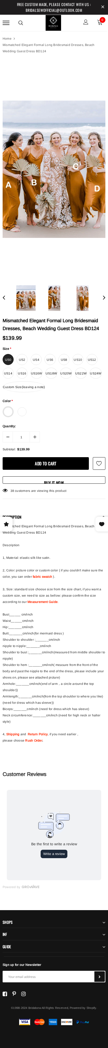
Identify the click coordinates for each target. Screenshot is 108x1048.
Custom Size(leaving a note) (24, 387)
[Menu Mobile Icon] (6, 22)
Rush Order (33, 740)
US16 (22, 373)
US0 (8, 360)
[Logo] (53, 22)
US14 (8, 373)
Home (7, 38)
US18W (51, 373)
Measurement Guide (43, 602)
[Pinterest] (14, 994)
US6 (50, 360)
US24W (95, 373)
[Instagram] (23, 994)
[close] (102, 7)
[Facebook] (5, 994)
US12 (92, 360)
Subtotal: (9, 449)
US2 (22, 360)
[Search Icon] (20, 22)
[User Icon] (85, 23)
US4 (36, 360)
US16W (36, 373)
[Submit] (99, 976)
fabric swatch (42, 576)
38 (12, 491)
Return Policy (38, 734)
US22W (81, 373)
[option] (54, 169)
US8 (64, 360)
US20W (66, 373)
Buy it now (54, 482)
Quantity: (9, 426)
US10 (78, 360)
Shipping (13, 734)
